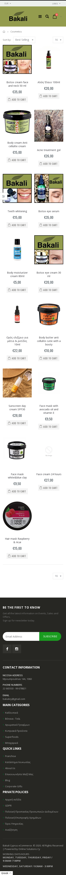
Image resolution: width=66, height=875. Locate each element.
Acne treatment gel (48, 150)
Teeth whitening (17, 211)
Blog (7, 780)
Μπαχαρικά (11, 743)
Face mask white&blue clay (17, 475)
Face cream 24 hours (48, 474)
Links (55, 3)
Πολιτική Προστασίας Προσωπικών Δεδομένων (31, 811)
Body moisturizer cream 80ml (17, 274)
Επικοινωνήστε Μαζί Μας (19, 774)
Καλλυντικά (11, 712)
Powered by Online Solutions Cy (22, 849)
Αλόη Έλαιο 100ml (49, 82)
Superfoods (12, 736)
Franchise (10, 756)
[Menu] (40, 16)
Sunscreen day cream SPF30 (17, 407)
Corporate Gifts (13, 786)
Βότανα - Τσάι (12, 718)
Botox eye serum (48, 211)
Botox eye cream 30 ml (48, 274)
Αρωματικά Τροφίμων (17, 724)
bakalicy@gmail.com (14, 699)
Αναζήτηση (11, 829)
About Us (10, 768)
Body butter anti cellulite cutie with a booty (49, 341)
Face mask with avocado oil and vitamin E (48, 409)
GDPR (8, 805)
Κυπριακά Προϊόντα (16, 730)
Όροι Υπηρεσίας (14, 823)
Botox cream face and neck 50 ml (17, 83)
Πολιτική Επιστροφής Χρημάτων (23, 817)
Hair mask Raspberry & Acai (17, 540)
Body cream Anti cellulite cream (17, 144)
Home (4, 31)
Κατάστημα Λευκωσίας (17, 762)
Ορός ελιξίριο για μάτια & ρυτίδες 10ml (17, 341)
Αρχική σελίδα (13, 799)
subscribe (50, 636)
